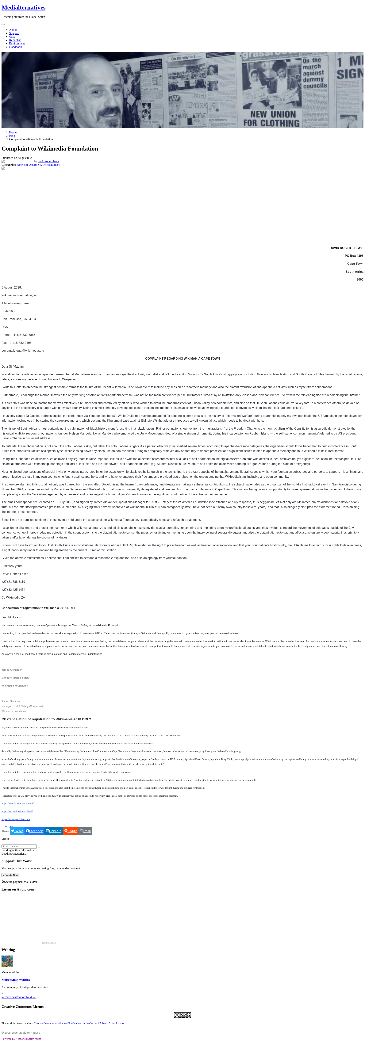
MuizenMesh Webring (16, 979)
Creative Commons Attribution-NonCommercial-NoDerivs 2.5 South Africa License (79, 1023)
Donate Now (10, 875)
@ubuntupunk (49, 942)
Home (13, 132)
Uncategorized (51, 164)
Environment (17, 43)
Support (14, 33)
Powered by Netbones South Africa (21, 1038)
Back (11, 827)
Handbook (15, 46)
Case (12, 36)
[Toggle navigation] (3, 24)
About (13, 29)
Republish (15, 40)
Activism (22, 164)
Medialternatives (23, 7)
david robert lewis (48, 161)
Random (21, 997)
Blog (12, 135)
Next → (31, 997)
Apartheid (35, 164)
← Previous (9, 997)
